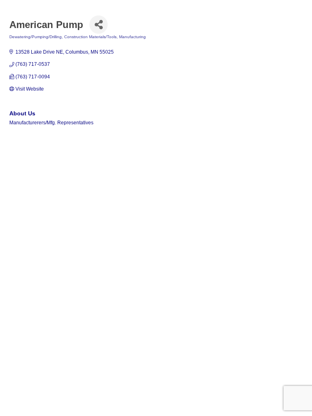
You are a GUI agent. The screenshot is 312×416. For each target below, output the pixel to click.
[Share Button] (98, 24)
